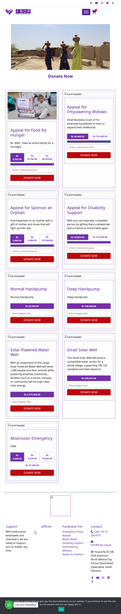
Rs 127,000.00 (47, 238)
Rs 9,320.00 (32, 457)
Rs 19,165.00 (32, 157)
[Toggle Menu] (86, 12)
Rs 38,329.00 (47, 157)
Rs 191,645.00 (100, 136)
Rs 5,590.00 (17, 457)
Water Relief (69, 539)
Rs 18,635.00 (47, 457)
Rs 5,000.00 (17, 239)
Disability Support (73, 543)
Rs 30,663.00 (77, 237)
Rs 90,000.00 (77, 136)
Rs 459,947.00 (89, 378)
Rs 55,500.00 (32, 306)
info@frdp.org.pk (101, 545)
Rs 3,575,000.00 (32, 394)
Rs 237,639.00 (100, 236)
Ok (61, 609)
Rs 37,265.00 (32, 465)
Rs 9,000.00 (32, 238)
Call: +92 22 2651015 (99, 533)
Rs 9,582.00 (17, 157)
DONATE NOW (32, 178)
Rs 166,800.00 (89, 306)
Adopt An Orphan (72, 554)
